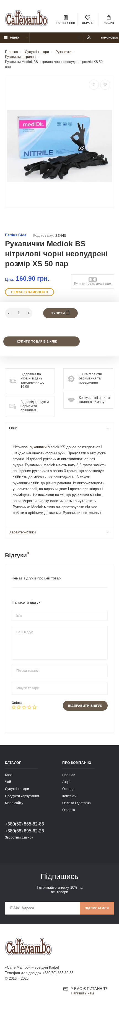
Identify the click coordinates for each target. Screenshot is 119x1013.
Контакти (69, 796)
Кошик (109, 22)
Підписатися (97, 908)
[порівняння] (94, 85)
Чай (8, 782)
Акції (65, 782)
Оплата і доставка (76, 803)
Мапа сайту (14, 803)
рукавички (38, 447)
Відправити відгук (85, 705)
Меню (14, 37)
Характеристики (22, 532)
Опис (13, 428)
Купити (58, 313)
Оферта (68, 810)
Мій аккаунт (88, 37)
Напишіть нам (82, 993)
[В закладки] (105, 85)
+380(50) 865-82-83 (24, 823)
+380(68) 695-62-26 (24, 830)
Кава (8, 775)
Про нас (68, 775)
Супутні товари (17, 789)
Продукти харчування (22, 796)
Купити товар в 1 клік (37, 341)
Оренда (68, 789)
